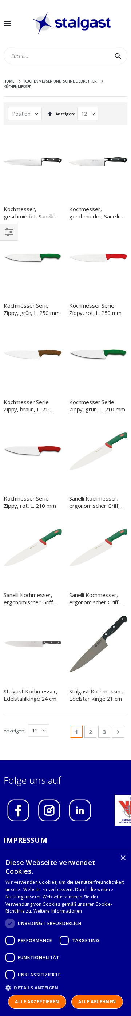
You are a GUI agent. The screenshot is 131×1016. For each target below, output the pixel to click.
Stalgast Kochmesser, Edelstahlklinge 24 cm (30, 695)
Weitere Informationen (57, 911)
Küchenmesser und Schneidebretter (60, 81)
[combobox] (65, 55)
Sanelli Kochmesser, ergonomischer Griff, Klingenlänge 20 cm (94, 598)
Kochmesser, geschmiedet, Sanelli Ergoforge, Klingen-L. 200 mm (95, 212)
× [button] (123, 858)
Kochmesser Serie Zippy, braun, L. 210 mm (28, 405)
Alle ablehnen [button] (97, 1002)
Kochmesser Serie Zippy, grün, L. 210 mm (97, 405)
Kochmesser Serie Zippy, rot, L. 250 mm (95, 309)
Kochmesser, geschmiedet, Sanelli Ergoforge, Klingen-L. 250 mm (30, 212)
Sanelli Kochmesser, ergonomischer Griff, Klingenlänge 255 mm (30, 598)
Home (9, 81)
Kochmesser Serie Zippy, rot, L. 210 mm (30, 502)
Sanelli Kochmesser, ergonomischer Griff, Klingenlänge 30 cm (94, 502)
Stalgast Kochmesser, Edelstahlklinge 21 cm (96, 695)
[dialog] (65, 933)
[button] (65, 987)
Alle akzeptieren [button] (37, 1002)
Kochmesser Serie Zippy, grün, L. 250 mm (32, 309)
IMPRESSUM (25, 840)
